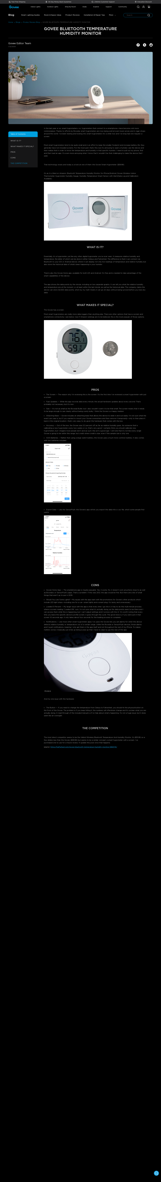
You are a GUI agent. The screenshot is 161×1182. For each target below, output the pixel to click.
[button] (143, 8)
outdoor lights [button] (52, 7)
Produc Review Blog (31, 22)
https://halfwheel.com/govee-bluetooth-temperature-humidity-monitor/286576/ (83, 747)
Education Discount (144, 2)
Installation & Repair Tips (94, 15)
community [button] (122, 7)
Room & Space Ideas (52, 15)
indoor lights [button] (35, 7)
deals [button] (85, 7)
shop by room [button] (70, 7)
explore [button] (96, 7)
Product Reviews (72, 15)
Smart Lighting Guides (30, 15)
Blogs (18, 22)
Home (10, 22)
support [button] (109, 7)
